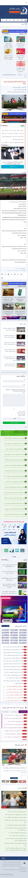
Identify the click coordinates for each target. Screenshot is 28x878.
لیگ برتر (7, 630)
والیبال (25, 640)
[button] (14, 101)
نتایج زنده (14, 556)
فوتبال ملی (24, 630)
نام (24, 379)
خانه (26, 2)
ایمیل (24, 384)
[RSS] (26, 745)
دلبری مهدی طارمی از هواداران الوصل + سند (17, 833)
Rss (4, 858)
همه (8, 625)
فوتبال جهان (7, 632)
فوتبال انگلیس (15, 635)
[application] (14, 102)
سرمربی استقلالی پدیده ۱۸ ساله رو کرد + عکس (17, 811)
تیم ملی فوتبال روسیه (9, 270)
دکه (8, 642)
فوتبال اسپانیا (24, 635)
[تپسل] (2, 30)
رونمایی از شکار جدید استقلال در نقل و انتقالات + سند (15, 817)
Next (24, 756)
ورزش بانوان (7, 640)
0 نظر (15, 89)
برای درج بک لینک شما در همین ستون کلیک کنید (14, 521)
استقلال (24, 632)
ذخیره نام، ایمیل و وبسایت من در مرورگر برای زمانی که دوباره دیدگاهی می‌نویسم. (21, 413)
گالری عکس (24, 642)
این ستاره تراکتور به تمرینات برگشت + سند (17, 835)
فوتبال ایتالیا (7, 635)
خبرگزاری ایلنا (17, 268)
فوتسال (16, 630)
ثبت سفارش (13, 167)
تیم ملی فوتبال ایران (17, 270)
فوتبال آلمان (24, 637)
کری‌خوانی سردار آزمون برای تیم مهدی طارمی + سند (15, 825)
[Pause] (3, 158)
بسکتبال (7, 637)
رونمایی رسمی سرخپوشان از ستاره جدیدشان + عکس (15, 814)
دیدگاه (23, 392)
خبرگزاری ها (20, 74)
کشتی (16, 640)
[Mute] (5, 158)
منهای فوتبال (15, 637)
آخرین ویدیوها (19, 745)
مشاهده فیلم (15, 778)
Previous (3, 756)
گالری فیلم (15, 642)
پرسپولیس (15, 632)
